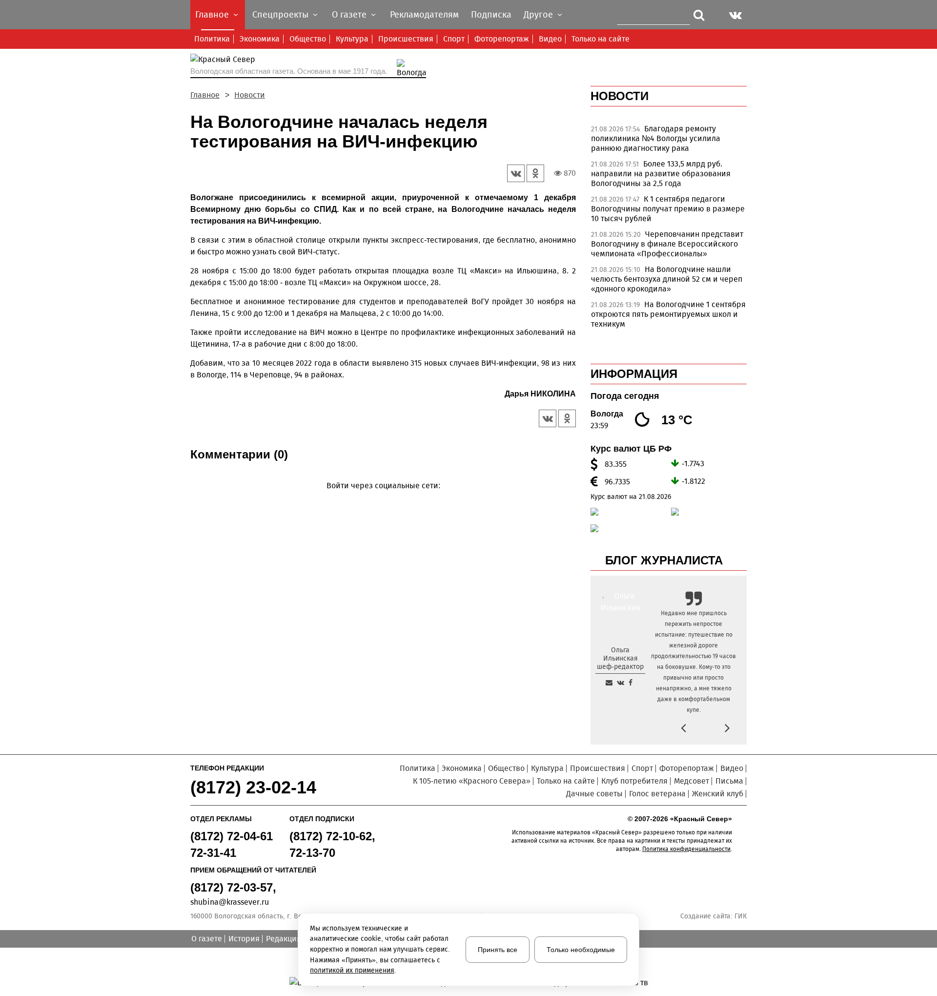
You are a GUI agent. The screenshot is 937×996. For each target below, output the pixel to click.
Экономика (260, 38)
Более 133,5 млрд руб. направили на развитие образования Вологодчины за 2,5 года (661, 173)
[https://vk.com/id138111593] (620, 682)
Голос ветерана (657, 793)
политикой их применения (352, 970)
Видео (550, 38)
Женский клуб (717, 793)
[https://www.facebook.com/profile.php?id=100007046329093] (630, 682)
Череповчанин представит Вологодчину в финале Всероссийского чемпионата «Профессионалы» (667, 243)
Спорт (454, 38)
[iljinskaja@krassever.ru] (609, 682)
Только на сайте (600, 38)
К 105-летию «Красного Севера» (471, 781)
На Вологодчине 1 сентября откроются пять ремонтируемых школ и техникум (668, 314)
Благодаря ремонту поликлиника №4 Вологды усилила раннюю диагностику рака (655, 138)
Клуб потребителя (634, 781)
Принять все (497, 950)
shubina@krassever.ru (229, 902)
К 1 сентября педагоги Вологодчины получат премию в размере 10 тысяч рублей (668, 208)
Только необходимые (581, 950)
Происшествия (405, 38)
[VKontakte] (381, 500)
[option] (669, 141)
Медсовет (691, 781)
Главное (205, 95)
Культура (352, 38)
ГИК (740, 916)
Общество (307, 38)
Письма (729, 781)
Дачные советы (594, 793)
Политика (212, 38)
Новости (249, 95)
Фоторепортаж (501, 38)
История (244, 938)
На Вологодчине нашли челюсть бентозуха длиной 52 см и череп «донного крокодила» (666, 279)
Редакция (283, 938)
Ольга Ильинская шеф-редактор (620, 658)
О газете (206, 938)
